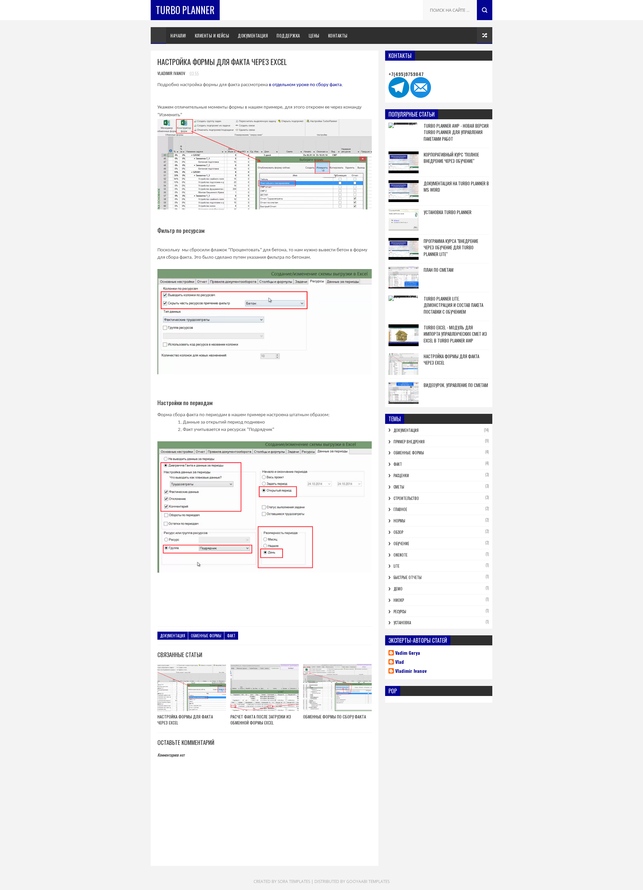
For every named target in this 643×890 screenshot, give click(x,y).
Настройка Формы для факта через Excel (185, 719)
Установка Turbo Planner (448, 212)
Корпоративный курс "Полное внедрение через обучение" (451, 158)
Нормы (399, 520)
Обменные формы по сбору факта (334, 716)
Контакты (338, 35)
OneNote (401, 555)
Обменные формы (206, 635)
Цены (314, 35)
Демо (398, 588)
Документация (253, 35)
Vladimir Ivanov (411, 671)
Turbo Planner (185, 10)
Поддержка (288, 35)
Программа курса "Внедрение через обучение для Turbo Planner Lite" (451, 247)
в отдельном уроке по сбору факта (305, 84)
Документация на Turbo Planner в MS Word (456, 186)
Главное (400, 509)
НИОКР (399, 600)
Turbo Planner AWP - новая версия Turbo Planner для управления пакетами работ (456, 132)
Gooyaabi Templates (367, 881)
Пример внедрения (409, 441)
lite (397, 566)
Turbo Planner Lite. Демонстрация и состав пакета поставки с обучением (453, 305)
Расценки (401, 475)
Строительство (406, 498)
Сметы (399, 487)
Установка (402, 622)
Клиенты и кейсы (212, 35)
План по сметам (438, 269)
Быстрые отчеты (408, 577)
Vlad (399, 662)
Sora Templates (294, 881)
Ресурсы (400, 611)
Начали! (178, 35)
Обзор (398, 532)
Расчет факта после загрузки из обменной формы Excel (260, 719)
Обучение (401, 543)
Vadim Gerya (407, 653)
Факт (231, 635)
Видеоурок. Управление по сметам (456, 385)
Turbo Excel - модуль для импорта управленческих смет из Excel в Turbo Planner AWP (455, 334)
